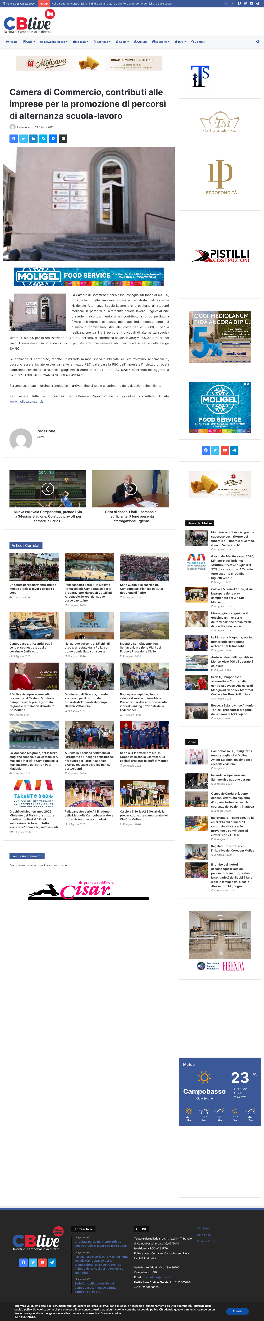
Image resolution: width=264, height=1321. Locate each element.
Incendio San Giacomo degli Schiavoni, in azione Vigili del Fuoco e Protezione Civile (103, 3)
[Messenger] (53, 138)
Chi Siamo (203, 1228)
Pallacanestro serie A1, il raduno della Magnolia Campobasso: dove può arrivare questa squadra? (89, 815)
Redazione (23, 127)
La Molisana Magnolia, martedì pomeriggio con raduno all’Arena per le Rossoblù (232, 642)
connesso (32, 865)
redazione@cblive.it (157, 1277)
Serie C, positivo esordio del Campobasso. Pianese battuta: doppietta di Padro (141, 588)
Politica (81, 41)
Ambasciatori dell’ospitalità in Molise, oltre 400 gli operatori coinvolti (232, 661)
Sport (122, 41)
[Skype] (43, 138)
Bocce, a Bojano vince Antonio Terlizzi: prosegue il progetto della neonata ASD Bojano (232, 710)
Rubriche (161, 41)
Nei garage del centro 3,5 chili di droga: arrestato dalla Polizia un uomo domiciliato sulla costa (87, 647)
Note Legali (204, 1234)
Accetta (237, 1311)
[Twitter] (23, 138)
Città (29, 41)
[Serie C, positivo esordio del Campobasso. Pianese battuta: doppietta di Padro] (144, 567)
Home (13, 41)
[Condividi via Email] (63, 138)
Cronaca (102, 41)
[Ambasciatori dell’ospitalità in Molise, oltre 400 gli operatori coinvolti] (196, 663)
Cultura (142, 41)
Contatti (199, 41)
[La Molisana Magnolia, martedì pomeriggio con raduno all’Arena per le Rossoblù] (196, 643)
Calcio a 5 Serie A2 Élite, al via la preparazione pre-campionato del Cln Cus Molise (144, 815)
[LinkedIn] (33, 138)
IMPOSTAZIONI (24, 1317)
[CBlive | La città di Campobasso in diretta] (29, 21)
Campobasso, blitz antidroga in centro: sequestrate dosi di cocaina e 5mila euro (31, 647)
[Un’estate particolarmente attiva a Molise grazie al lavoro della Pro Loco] (34, 567)
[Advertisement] (176, 21)
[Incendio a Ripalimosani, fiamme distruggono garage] (196, 781)
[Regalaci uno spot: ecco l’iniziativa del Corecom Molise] (196, 852)
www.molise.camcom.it (26, 401)
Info (180, 41)
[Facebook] (13, 138)
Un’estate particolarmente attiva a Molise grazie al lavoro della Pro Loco (33, 588)
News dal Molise (54, 41)
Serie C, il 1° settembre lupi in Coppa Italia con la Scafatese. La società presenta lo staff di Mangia (144, 756)
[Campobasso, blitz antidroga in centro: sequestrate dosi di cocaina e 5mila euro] (34, 625)
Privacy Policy (206, 1241)
